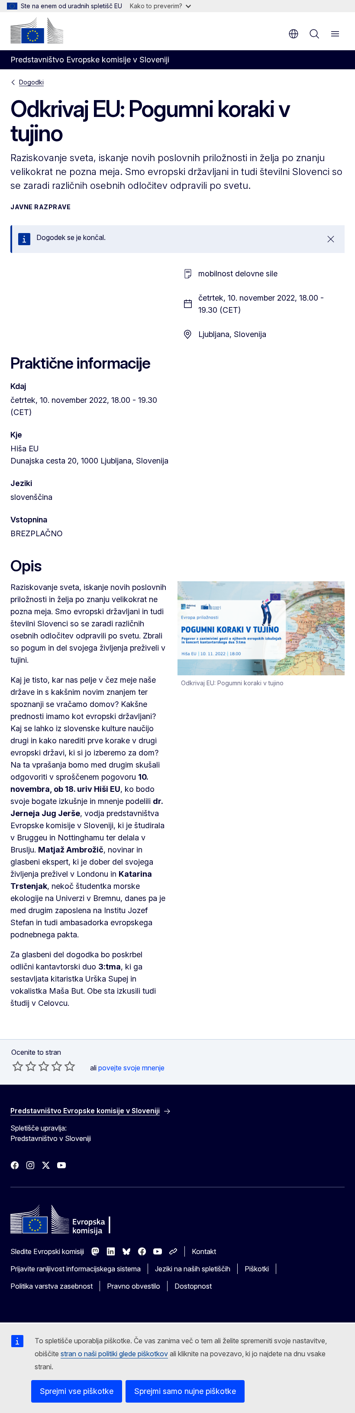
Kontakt (204, 1251)
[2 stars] (24, 1066)
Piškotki (257, 1268)
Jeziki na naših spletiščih (192, 1268)
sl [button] (293, 33)
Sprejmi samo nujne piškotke (185, 1391)
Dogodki (31, 82)
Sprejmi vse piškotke (76, 1391)
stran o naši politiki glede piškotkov (114, 1353)
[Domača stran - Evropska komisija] (36, 30)
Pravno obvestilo (133, 1286)
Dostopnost (193, 1286)
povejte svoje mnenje (131, 1067)
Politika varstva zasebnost (51, 1286)
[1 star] (17, 1066)
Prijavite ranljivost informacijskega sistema (75, 1268)
